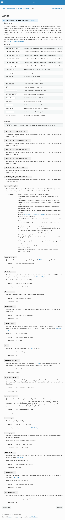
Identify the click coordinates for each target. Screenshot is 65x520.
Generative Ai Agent (23, 8)
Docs (3, 8)
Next (59, 507)
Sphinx (10, 517)
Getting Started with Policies (15, 41)
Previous (7, 507)
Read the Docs (33, 517)
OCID (41, 260)
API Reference (11, 8)
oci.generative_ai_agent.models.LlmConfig (27, 428)
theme (19, 517)
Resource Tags (40, 276)
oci (34, 2)
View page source (57, 8)
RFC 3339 (20, 457)
